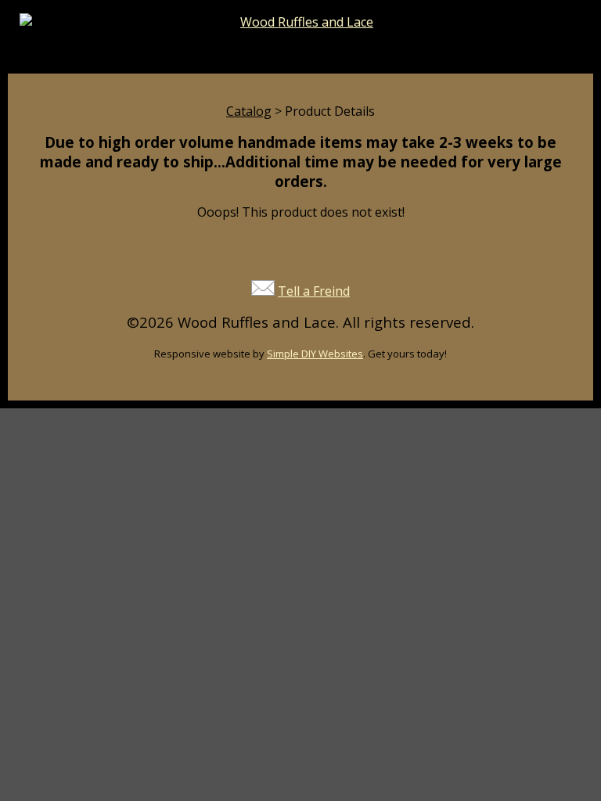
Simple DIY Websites (315, 354)
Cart (444, 54)
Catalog (249, 111)
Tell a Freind (314, 291)
